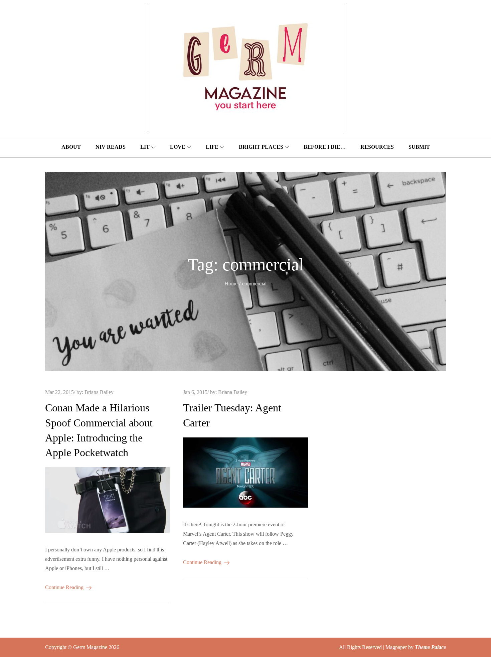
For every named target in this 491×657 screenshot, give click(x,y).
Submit (419, 147)
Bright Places (261, 147)
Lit (145, 147)
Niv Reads (111, 147)
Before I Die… (325, 147)
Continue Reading (64, 587)
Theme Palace (430, 647)
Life (212, 147)
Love (177, 147)
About (71, 147)
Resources (377, 147)
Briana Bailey (99, 392)
